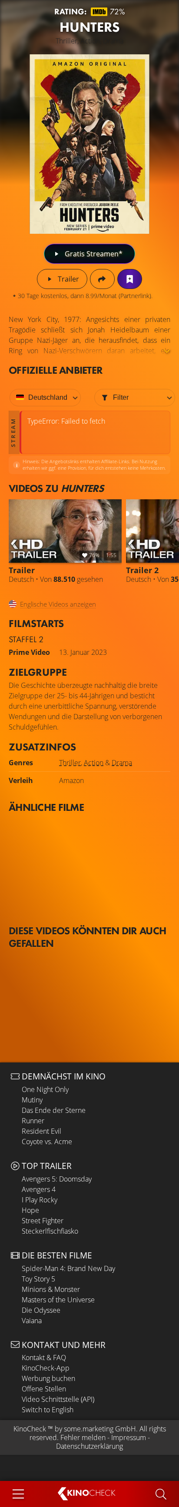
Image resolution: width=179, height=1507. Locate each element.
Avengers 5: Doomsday (57, 1179)
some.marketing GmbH (100, 1429)
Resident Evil (41, 1131)
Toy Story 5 (38, 1279)
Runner (33, 1120)
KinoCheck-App (46, 1368)
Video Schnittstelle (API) (58, 1399)
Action (93, 762)
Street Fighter (42, 1220)
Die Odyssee (41, 1310)
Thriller (70, 762)
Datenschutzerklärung (89, 1446)
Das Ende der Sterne (54, 1110)
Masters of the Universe (58, 1299)
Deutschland (47, 397)
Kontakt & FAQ (44, 1357)
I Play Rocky (39, 1199)
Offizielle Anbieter (56, 370)
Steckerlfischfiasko (50, 1231)
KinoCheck (29, 1429)
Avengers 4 (39, 1189)
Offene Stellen (44, 1388)
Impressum (128, 1437)
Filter (121, 397)
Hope (30, 1210)
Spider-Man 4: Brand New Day (68, 1268)
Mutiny (32, 1099)
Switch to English (47, 1409)
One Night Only (45, 1089)
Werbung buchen (48, 1378)
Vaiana (32, 1320)
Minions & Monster (51, 1289)
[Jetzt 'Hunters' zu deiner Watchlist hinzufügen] (129, 279)
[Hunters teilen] (102, 279)
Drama (122, 762)
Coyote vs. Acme (47, 1141)
